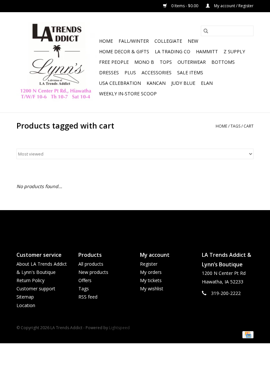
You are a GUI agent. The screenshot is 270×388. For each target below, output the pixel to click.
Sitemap (25, 297)
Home (106, 41)
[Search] (206, 31)
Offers (85, 280)
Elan (207, 83)
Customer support (35, 288)
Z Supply (234, 51)
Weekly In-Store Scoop (128, 93)
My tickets (151, 280)
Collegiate (168, 41)
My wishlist (151, 288)
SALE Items (190, 72)
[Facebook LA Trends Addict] (129, 225)
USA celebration (120, 83)
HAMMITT (207, 51)
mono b (144, 62)
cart (249, 126)
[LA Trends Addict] (56, 62)
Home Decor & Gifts (124, 51)
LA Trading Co (172, 51)
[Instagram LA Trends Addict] (141, 225)
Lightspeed (119, 327)
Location (25, 305)
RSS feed (87, 297)
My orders (151, 272)
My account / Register (233, 6)
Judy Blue (183, 83)
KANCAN (156, 83)
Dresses (109, 72)
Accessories (157, 72)
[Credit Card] (247, 334)
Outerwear (191, 62)
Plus (130, 72)
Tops (166, 62)
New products (93, 272)
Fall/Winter (134, 41)
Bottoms (223, 62)
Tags (235, 126)
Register (148, 264)
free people (114, 62)
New (193, 41)
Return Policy (30, 280)
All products (90, 264)
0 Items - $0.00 (184, 6)
